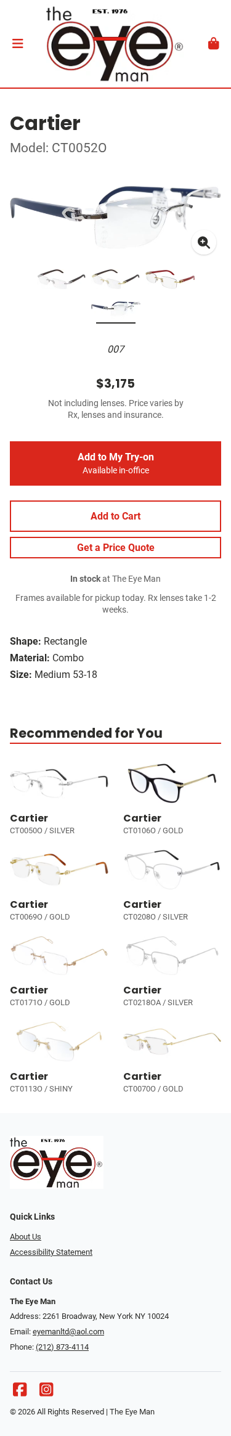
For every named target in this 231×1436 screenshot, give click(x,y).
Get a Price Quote (116, 547)
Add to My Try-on (116, 463)
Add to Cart (115, 516)
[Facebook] (20, 1392)
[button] (17, 44)
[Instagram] (46, 1392)
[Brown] (61, 281)
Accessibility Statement (51, 1252)
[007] (115, 311)
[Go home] (115, 44)
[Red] (170, 281)
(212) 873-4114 (62, 1347)
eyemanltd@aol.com (68, 1331)
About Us (25, 1236)
